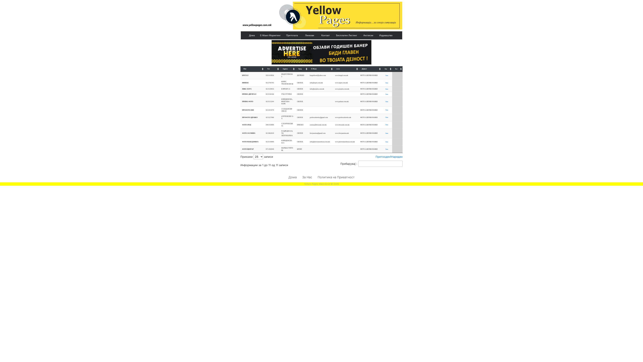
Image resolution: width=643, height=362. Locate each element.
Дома (252, 35)
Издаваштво (385, 35)
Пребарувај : (348, 163)
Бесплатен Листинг (346, 35)
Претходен (383, 156)
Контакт (325, 35)
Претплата (292, 35)
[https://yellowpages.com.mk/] (321, 52)
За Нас (307, 177)
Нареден (397, 156)
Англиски (368, 35)
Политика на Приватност (336, 177)
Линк (386, 75)
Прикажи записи (256, 156)
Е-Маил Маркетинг (270, 35)
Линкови (309, 35)
